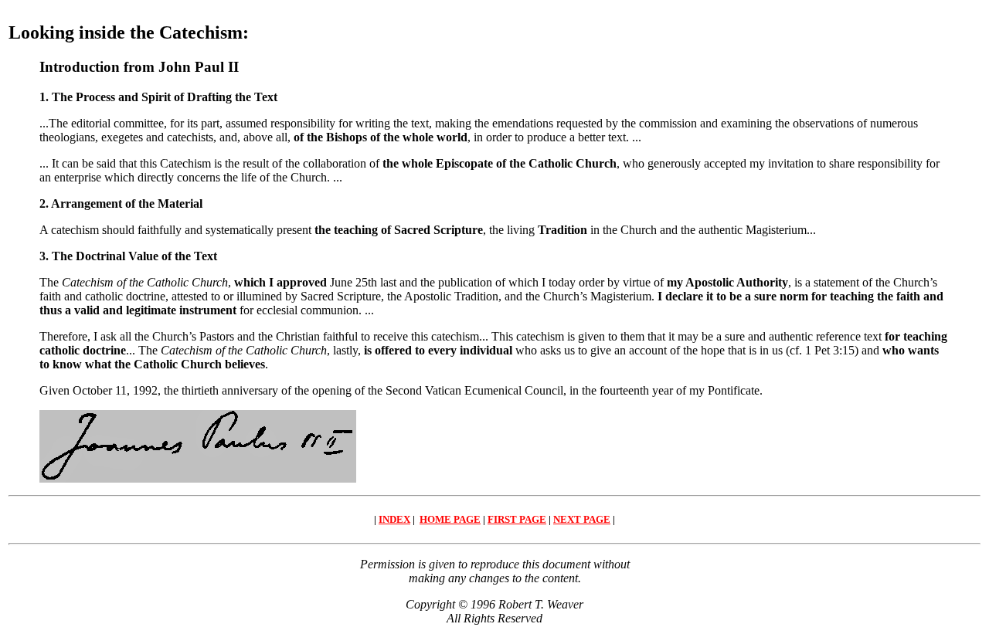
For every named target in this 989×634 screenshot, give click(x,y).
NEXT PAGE (581, 519)
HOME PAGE (450, 519)
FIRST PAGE (517, 519)
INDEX (394, 519)
